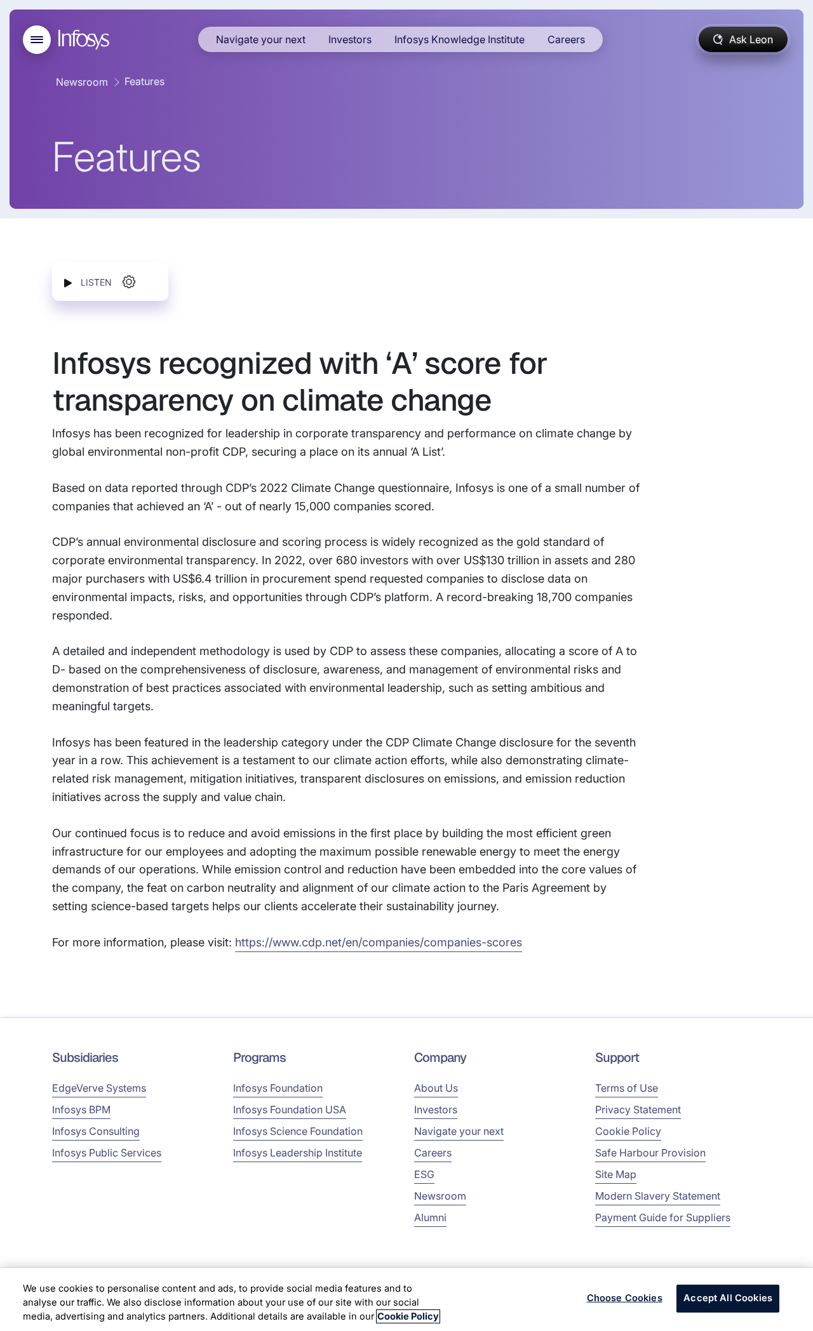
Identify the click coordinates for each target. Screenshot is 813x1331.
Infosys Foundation (278, 1088)
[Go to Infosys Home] (85, 39)
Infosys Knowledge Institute (459, 39)
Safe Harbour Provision (650, 1152)
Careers (566, 39)
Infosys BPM (81, 1109)
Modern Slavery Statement (657, 1195)
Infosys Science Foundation (298, 1131)
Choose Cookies (624, 1298)
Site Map (615, 1174)
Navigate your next (261, 39)
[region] (406, 1299)
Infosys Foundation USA (289, 1109)
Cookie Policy (628, 1131)
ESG (424, 1174)
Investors (350, 39)
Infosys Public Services (106, 1152)
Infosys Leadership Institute (297, 1152)
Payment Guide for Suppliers (662, 1217)
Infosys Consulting (96, 1131)
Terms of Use (626, 1088)
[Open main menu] (37, 39)
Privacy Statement (638, 1109)
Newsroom (82, 82)
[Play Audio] (68, 282)
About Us (436, 1088)
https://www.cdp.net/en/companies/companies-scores (378, 942)
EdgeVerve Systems (99, 1088)
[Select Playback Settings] (129, 282)
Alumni (430, 1217)
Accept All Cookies (727, 1298)
